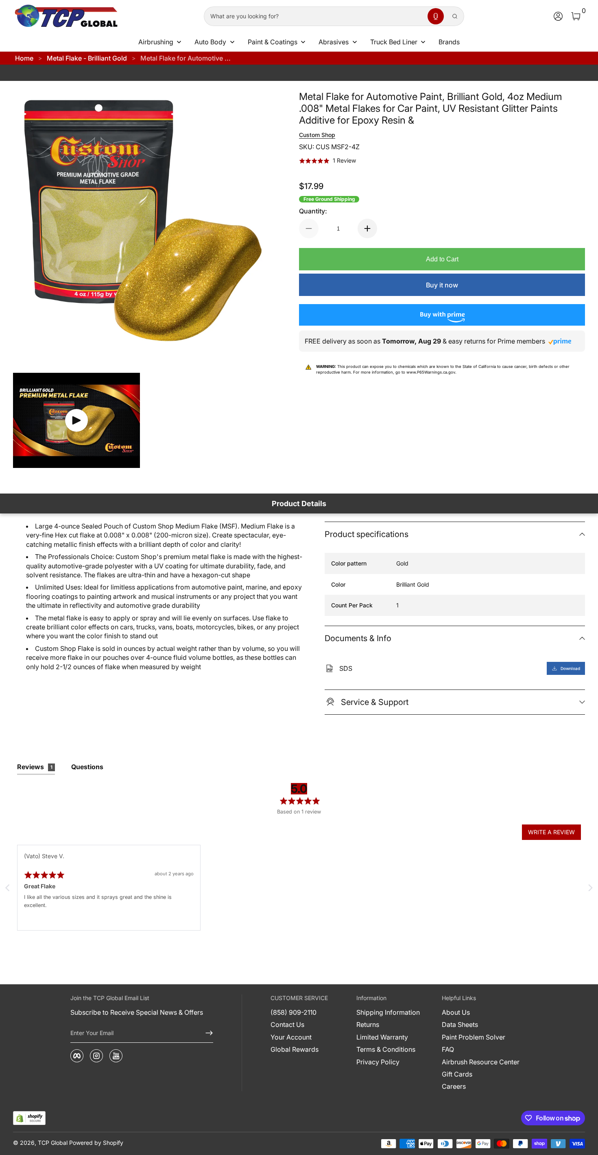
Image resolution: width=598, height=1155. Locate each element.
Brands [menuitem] (449, 42)
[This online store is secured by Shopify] (29, 1118)
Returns (367, 1024)
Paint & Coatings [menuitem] (272, 42)
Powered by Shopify (96, 1142)
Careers (454, 1086)
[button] (436, 16)
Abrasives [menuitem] (334, 42)
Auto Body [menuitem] (210, 42)
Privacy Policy (377, 1062)
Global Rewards (295, 1049)
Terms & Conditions (385, 1049)
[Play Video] (76, 420)
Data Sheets (460, 1024)
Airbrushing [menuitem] (155, 42)
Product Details (299, 503)
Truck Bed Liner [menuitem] (393, 42)
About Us (456, 1012)
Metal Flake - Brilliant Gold (87, 58)
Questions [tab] (87, 767)
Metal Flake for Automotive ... (185, 58)
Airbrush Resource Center (480, 1062)
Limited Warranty (382, 1037)
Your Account (291, 1037)
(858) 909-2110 (293, 1012)
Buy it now (442, 285)
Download (570, 668)
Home (24, 58)
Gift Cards (457, 1074)
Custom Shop (317, 134)
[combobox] (314, 16)
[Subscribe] (206, 1033)
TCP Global (53, 1142)
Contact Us (287, 1024)
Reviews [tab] (34, 767)
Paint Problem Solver (473, 1037)
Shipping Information (388, 1012)
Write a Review (551, 832)
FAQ (448, 1049)
